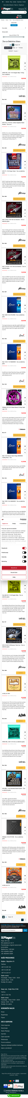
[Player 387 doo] (7, 8)
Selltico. (16, 1075)
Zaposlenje (19, 1)
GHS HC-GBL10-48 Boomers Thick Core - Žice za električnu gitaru (13, 646)
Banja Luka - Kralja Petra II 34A (9, 989)
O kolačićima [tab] (23, 523)
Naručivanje (4, 1028)
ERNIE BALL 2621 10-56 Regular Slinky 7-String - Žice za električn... (13, 73)
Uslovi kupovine (5, 1025)
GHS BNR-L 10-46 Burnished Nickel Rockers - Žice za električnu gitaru (13, 789)
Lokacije (14, 1)
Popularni (16, 51)
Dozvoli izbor (14, 572)
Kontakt (24, 1)
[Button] (25, 12)
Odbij (14, 577)
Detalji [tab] (14, 523)
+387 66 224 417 (6, 973)
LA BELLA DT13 (6, 885)
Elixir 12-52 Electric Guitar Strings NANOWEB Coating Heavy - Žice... (12, 456)
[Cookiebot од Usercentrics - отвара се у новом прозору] (20, 520)
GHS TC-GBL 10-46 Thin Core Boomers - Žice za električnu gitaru (13, 220)
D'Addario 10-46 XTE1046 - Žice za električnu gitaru (12, 837)
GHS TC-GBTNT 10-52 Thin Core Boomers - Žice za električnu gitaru (14, 267)
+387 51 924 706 (6, 995)
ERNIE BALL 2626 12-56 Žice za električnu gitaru (13, 741)
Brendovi (7, 1)
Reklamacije (4, 1039)
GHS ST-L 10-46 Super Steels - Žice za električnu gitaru (13, 172)
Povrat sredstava (6, 1042)
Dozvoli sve (14, 567)
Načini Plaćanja (5, 1031)
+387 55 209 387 (6, 970)
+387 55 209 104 (6, 967)
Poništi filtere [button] (14, 25)
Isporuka (3, 1034)
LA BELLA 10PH (6, 693)
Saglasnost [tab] (5, 523)
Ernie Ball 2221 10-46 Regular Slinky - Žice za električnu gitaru (12, 596)
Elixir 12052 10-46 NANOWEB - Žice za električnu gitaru (13, 502)
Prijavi (25, 930)
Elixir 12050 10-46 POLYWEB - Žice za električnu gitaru (13, 315)
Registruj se (21, 5)
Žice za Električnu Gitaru (12, 76)
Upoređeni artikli (8, 47)
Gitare (7, 20)
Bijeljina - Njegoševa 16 (7, 961)
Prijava (3, 1017)
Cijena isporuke (5, 1036)
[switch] (24, 552)
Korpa (2, 1012)
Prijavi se (16, 5)
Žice (10, 20)
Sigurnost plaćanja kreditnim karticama (12, 1045)
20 (16, 47)
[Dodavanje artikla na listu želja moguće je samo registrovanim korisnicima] (25, 63)
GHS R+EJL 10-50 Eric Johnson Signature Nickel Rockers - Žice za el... (13, 123)
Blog (11, 1)
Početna (2, 20)
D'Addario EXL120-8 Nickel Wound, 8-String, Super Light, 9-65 (13, 408)
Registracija (4, 1015)
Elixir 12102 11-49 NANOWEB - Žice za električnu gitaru (13, 362)
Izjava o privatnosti (6, 1048)
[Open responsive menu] (25, 9)
